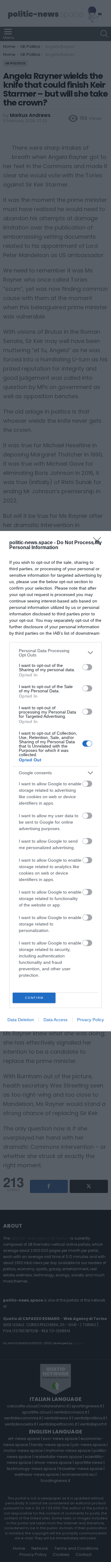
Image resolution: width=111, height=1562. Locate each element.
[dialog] (55, 781)
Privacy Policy (90, 1019)
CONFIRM (34, 997)
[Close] (99, 543)
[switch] (87, 667)
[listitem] (55, 652)
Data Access (55, 1019)
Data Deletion (20, 1019)
